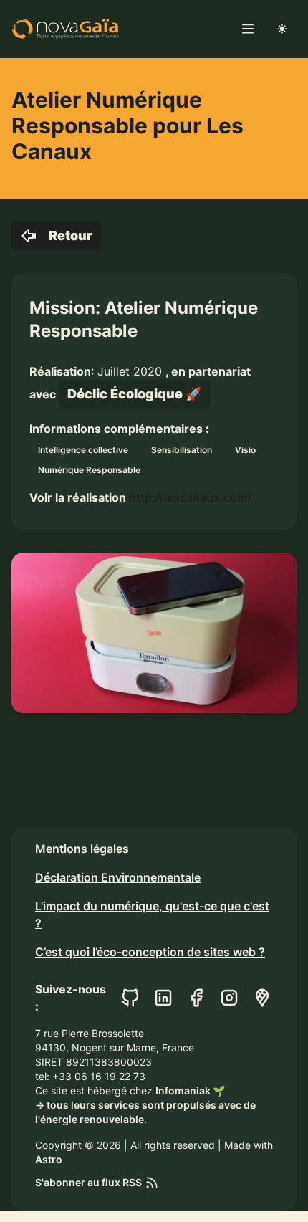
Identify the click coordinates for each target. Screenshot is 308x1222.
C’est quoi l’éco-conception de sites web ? (150, 952)
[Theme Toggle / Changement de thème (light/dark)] (282, 28)
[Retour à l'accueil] (65, 28)
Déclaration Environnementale (118, 877)
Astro (48, 1159)
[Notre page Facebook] (196, 997)
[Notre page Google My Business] (262, 997)
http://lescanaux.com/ (190, 497)
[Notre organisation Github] (130, 997)
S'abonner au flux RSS (88, 1182)
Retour (70, 235)
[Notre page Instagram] (229, 997)
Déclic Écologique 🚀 (134, 393)
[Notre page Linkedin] (163, 997)
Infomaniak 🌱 (190, 1090)
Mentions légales (82, 848)
